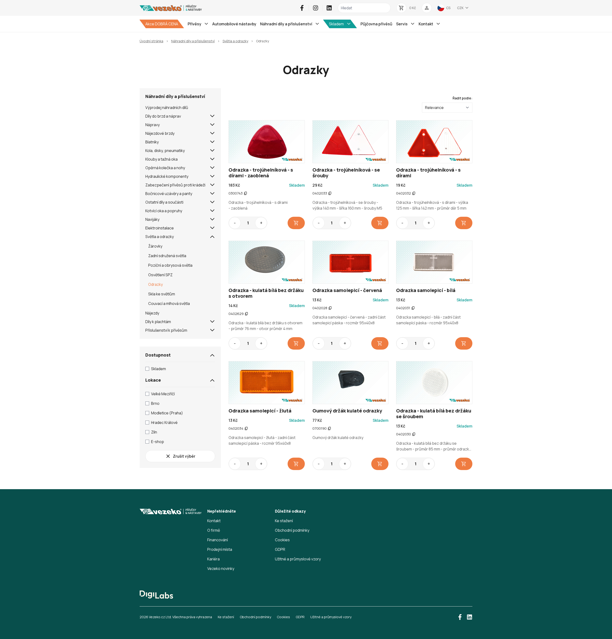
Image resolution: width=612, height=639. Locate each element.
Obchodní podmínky (292, 530)
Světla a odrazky (235, 41)
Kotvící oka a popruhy (163, 210)
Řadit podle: (462, 98)
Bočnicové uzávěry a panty (168, 193)
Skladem (158, 368)
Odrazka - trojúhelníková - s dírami (428, 173)
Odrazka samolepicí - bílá (425, 290)
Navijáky (152, 219)
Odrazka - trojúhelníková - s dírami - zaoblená (261, 173)
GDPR (280, 549)
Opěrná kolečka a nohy (165, 167)
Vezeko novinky (220, 568)
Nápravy (152, 124)
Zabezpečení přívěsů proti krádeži (175, 185)
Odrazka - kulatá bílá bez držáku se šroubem (433, 413)
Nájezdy (152, 313)
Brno (155, 403)
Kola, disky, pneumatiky (165, 150)
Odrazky (155, 284)
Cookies (282, 539)
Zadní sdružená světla (167, 255)
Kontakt (214, 520)
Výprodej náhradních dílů (166, 107)
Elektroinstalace (159, 228)
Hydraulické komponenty (166, 176)
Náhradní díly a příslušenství (193, 41)
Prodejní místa (219, 549)
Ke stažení (284, 520)
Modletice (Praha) (167, 413)
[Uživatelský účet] (427, 8)
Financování (217, 539)
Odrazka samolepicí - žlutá (260, 410)
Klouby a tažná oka (161, 159)
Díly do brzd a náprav (163, 116)
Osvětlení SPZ (160, 274)
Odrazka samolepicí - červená (347, 290)
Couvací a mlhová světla (169, 303)
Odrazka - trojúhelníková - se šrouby (346, 173)
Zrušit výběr (184, 456)
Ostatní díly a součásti (164, 202)
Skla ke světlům (161, 294)
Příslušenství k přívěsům (166, 330)
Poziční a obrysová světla (170, 265)
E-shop (157, 441)
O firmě (213, 530)
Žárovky (155, 246)
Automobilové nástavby (234, 24)
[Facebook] (302, 8)
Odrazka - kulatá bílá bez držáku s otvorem (266, 293)
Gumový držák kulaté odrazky (347, 410)
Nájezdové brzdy (160, 133)
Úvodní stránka (151, 41)
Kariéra (213, 559)
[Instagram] (315, 8)
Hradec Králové (164, 422)
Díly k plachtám (158, 321)
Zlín (154, 432)
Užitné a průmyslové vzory (298, 559)
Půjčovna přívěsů (376, 24)
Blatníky (152, 142)
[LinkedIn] (329, 8)
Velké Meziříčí (163, 393)
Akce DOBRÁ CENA (161, 24)
